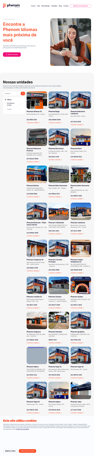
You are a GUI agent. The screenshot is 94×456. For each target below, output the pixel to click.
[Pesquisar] (23, 93)
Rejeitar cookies (10, 451)
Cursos (33, 6)
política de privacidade (22, 429)
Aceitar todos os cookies (27, 451)
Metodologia (45, 6)
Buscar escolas (13, 54)
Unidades (54, 6)
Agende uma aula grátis (80, 6)
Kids (38, 6)
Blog (60, 6)
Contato (66, 6)
